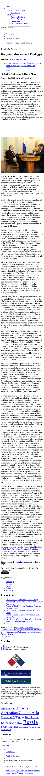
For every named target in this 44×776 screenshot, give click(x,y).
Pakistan (19, 723)
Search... (4, 28)
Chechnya (10, 582)
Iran (23, 717)
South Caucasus (10, 726)
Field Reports (16, 21)
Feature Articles (17, 19)
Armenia (22, 708)
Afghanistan (8, 708)
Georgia (14, 717)
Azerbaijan (10, 713)
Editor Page (15, 13)
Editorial (9, 8)
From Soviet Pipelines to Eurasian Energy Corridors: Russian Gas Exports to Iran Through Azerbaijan (24, 602)
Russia (8, 586)
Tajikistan (23, 727)
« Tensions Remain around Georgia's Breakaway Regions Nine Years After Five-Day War (21, 630)
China (4, 717)
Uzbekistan (6, 729)
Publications (10, 15)
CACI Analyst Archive (19, 23)
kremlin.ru (20, 562)
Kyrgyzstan (8, 722)
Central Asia (29, 712)
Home (8, 6)
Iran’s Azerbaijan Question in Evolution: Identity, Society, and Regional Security (19, 550)
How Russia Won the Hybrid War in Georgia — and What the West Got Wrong (23, 620)
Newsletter (5, 745)
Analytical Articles (18, 17)
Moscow (9, 584)
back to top (5, 636)
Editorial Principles (18, 10)
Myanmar (9, 590)
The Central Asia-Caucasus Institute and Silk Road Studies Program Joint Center (23, 772)
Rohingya (9, 588)
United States (34, 727)
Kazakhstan (32, 717)
